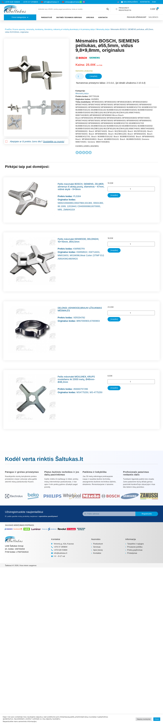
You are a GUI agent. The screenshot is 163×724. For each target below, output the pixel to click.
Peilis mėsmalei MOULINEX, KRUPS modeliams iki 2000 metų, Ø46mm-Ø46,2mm (76, 379)
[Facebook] (118, 2)
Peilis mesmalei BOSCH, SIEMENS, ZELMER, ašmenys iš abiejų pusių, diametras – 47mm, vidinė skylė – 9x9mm (81, 187)
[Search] (107, 9)
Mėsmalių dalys (102, 29)
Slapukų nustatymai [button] (143, 719)
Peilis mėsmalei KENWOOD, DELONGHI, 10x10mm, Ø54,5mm (78, 240)
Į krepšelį (93, 76)
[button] (77, 152)
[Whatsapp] (81, 2)
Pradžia (8, 29)
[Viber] (84, 2)
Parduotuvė (46, 17)
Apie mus (90, 17)
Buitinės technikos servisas (69, 17)
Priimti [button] (157, 719)
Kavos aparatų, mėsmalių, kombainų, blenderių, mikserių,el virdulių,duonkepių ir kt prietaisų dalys (54, 29)
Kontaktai (103, 17)
